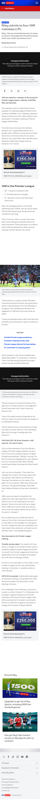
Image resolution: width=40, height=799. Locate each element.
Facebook (8, 756)
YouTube (22, 756)
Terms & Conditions (8, 779)
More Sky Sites (8, 773)
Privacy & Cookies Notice (10, 782)
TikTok (13, 756)
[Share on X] (12, 91)
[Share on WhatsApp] (18, 91)
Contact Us (6, 790)
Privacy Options (7, 785)
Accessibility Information (10, 787)
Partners (5, 763)
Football (9, 8)
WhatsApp (27, 756)
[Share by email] (25, 91)
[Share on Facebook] (5, 91)
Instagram (17, 756)
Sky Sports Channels (10, 768)
